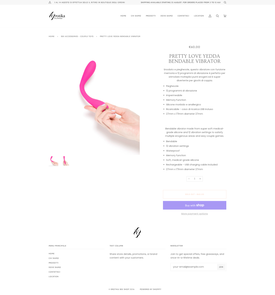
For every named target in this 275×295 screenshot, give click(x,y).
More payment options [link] (194, 213)
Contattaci (54, 272)
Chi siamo (54, 258)
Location (54, 276)
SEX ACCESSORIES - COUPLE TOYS (77, 36)
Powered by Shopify (150, 289)
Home (51, 36)
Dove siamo (55, 267)
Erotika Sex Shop (120, 289)
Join (221, 267)
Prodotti (54, 263)
